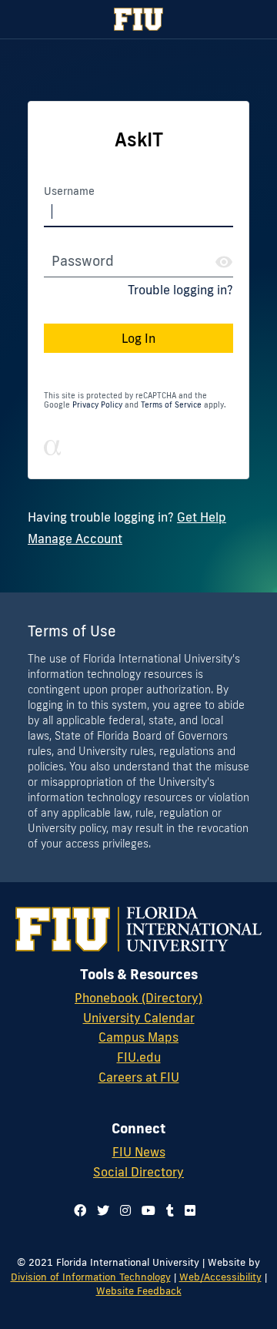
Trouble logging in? (180, 290)
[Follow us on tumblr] (170, 1210)
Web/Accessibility (220, 1276)
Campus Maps (138, 1037)
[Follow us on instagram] (125, 1210)
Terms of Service (171, 405)
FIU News (138, 1152)
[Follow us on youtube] (148, 1210)
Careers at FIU (138, 1077)
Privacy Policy (97, 405)
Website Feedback (139, 1290)
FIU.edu (139, 1057)
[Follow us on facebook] (80, 1210)
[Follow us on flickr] (190, 1210)
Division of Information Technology (91, 1276)
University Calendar (139, 1017)
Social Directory (138, 1172)
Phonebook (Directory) (138, 997)
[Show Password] (224, 262)
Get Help (201, 517)
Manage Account (75, 538)
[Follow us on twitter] (103, 1210)
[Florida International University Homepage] (138, 19)
